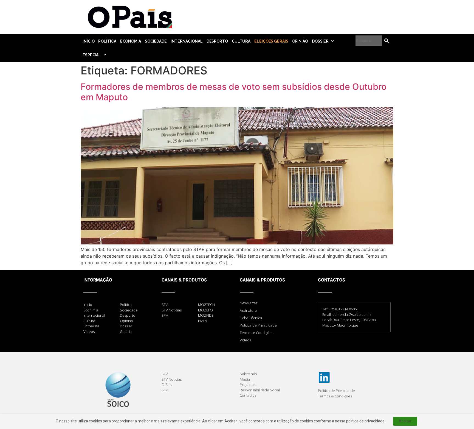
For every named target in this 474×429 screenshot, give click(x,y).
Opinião (300, 41)
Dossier (320, 41)
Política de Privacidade (258, 325)
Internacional (187, 41)
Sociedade (156, 41)
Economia (130, 41)
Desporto (217, 41)
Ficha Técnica (251, 317)
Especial (92, 55)
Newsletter (248, 302)
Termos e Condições (256, 332)
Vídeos (245, 340)
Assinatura (248, 310)
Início (88, 41)
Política (107, 41)
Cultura (241, 41)
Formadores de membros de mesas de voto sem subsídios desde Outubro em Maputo (233, 91)
